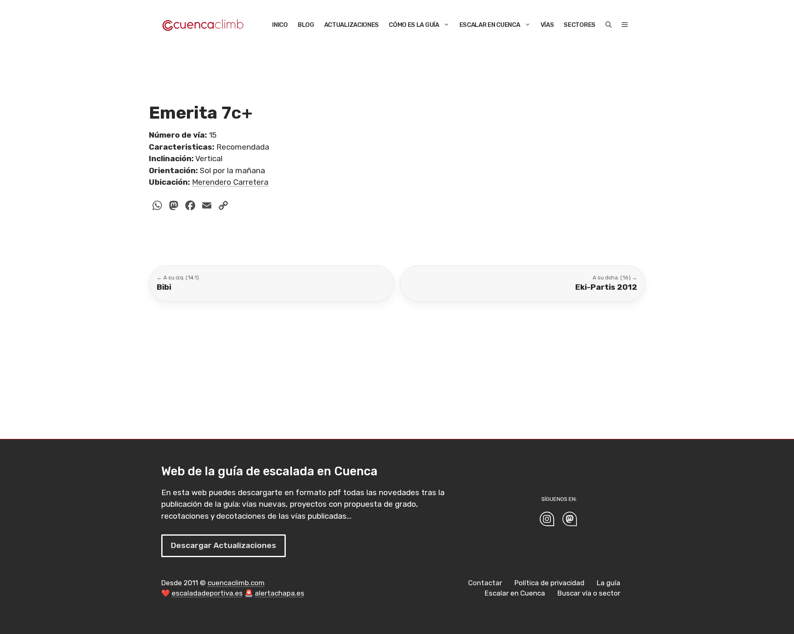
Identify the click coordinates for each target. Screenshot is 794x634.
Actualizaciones (351, 25)
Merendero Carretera (230, 182)
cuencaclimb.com (236, 583)
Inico (280, 25)
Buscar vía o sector (588, 593)
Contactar (485, 583)
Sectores (580, 25)
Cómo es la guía (414, 25)
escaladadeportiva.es (207, 593)
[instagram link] (547, 519)
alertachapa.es (279, 593)
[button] (608, 24)
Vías (547, 25)
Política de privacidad (549, 583)
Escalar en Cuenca (489, 25)
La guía (608, 583)
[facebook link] (569, 519)
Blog (306, 25)
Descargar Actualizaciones (223, 545)
